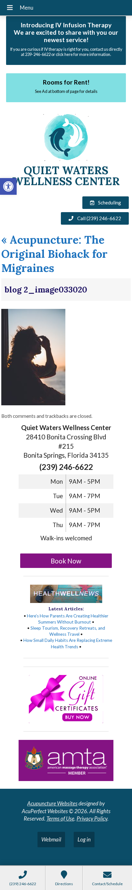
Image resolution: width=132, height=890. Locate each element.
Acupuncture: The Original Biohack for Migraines (54, 254)
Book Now (66, 561)
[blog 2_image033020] (33, 403)
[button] (8, 186)
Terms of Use (60, 818)
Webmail (51, 839)
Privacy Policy (92, 818)
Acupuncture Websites (52, 803)
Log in (84, 839)
